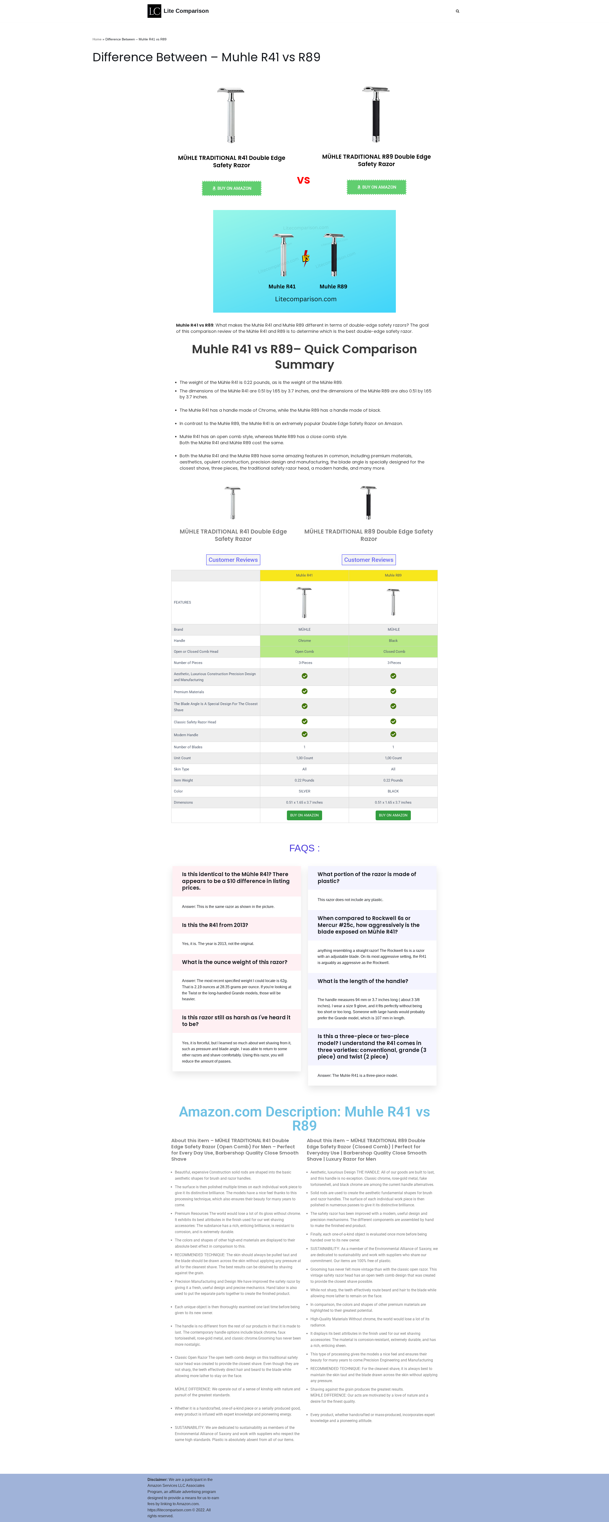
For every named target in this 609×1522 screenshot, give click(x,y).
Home (97, 39)
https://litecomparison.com (169, 1510)
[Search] (457, 11)
